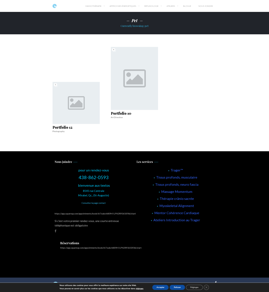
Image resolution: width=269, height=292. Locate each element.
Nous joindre (206, 6)
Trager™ (177, 170)
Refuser (177, 287)
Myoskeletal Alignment (176, 206)
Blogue (187, 6)
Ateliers (171, 6)
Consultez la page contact (94, 203)
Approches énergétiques (123, 6)
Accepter (160, 287)
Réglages (194, 287)
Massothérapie (93, 6)
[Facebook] (215, 282)
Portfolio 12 (62, 127)
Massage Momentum (176, 191)
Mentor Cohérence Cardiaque (176, 213)
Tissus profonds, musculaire (176, 177)
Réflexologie (151, 6)
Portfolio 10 (121, 113)
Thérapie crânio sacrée (177, 198)
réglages (139, 288)
